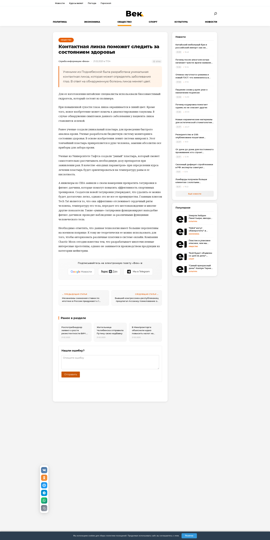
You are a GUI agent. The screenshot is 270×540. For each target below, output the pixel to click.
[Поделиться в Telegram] (44, 493)
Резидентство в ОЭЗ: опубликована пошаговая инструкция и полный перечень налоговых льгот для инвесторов (194, 136)
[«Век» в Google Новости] (81, 271)
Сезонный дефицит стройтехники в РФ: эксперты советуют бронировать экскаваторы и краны (194, 166)
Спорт (153, 22)
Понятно (189, 536)
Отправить (70, 374)
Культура (181, 22)
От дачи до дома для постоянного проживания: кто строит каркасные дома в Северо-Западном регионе (195, 151)
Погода (92, 3)
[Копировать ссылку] (44, 508)
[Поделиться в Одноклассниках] (44, 478)
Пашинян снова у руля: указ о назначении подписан (192, 91)
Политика (60, 22)
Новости (60, 3)
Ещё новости (194, 194)
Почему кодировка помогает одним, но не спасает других (192, 106)
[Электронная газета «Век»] (135, 14)
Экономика (92, 22)
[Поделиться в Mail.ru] (44, 485)
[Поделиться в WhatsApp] (44, 500)
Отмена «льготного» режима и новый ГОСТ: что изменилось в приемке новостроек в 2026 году (194, 76)
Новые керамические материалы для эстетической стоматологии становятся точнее (194, 121)
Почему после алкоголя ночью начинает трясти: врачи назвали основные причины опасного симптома (193, 61)
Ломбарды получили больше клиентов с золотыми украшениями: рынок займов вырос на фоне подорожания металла (192, 181)
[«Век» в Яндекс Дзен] (109, 271)
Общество (124, 22)
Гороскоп (106, 3)
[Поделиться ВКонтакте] (44, 470)
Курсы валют (76, 3)
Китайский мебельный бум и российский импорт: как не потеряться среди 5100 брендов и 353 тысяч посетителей (194, 46)
